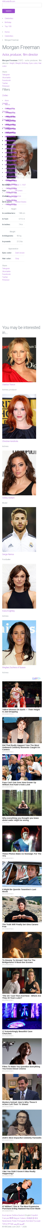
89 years (18, 190)
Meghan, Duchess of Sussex (14, 667)
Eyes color (33, 63)
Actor (5, 54)
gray (6, 157)
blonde (7, 141)
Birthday (8, 22)
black (7, 133)
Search (8, 11)
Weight (18, 63)
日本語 (29, 1218)
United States (20, 202)
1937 (24, 185)
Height (12, 63)
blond (7, 137)
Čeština (15, 1215)
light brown (9, 165)
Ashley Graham (8, 498)
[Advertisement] (22, 303)
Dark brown (20, 253)
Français (5, 1218)
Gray (17, 258)
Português (21, 1221)
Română (29, 1221)
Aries (7, 100)
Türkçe (5, 1224)
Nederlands (7, 1221)
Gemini (18, 196)
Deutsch (21, 1215)
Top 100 (8, 26)
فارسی (16, 1224)
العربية (21, 1224)
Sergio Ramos (8, 554)
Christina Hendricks (10, 441)
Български (6, 1215)
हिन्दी (11, 1218)
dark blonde (9, 149)
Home (7, 32)
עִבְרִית (10, 1224)
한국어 (35, 1218)
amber (7, 125)
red (6, 173)
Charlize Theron (8, 384)
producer (15, 54)
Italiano (23, 1218)
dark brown (9, 153)
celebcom (8, 1)
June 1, (18, 185)
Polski (14, 1221)
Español (34, 1215)
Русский (36, 1221)
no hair (7, 169)
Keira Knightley (8, 611)
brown (7, 145)
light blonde (9, 161)
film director (30, 54)
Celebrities (9, 18)
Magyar (16, 1218)
